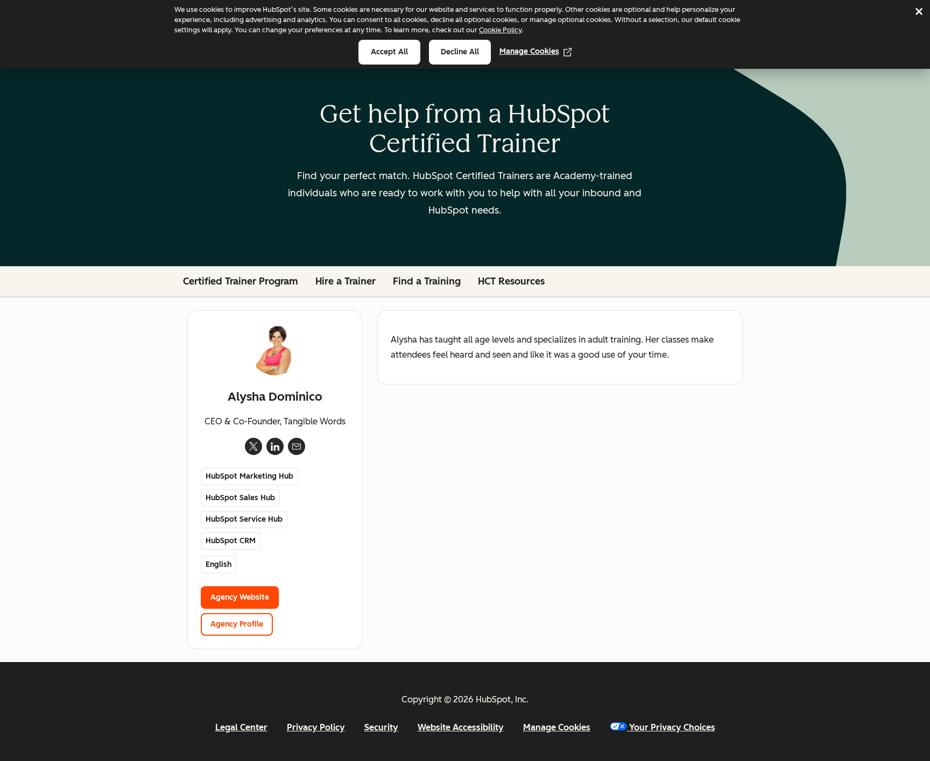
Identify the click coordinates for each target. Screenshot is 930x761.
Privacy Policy (316, 727)
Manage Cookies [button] (556, 727)
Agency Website (239, 597)
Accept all (389, 51)
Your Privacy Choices (672, 727)
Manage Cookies (529, 51)
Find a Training (427, 281)
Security (381, 727)
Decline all (460, 51)
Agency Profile (236, 624)
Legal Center (241, 727)
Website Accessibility (461, 727)
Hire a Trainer (345, 281)
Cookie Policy (500, 30)
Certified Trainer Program (240, 281)
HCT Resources (511, 281)
